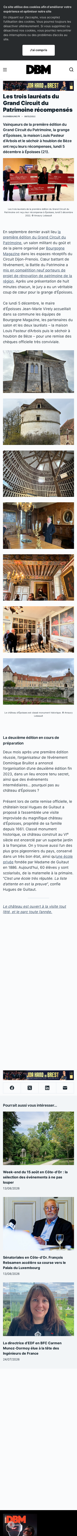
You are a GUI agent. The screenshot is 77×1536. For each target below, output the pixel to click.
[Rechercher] (71, 70)
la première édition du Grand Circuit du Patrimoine (34, 237)
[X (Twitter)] (30, 1087)
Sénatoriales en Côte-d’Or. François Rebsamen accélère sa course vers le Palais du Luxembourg (34, 1262)
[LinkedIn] (47, 1087)
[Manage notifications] (11, 1524)
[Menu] (5, 70)
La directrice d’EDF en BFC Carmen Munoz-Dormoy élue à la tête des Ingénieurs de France (32, 1348)
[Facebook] (12, 1087)
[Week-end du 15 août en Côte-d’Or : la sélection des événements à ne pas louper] (38, 1138)
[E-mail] (65, 1087)
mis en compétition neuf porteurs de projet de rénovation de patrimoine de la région (37, 275)
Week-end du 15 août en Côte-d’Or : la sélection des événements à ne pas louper (35, 1177)
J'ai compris (38, 50)
